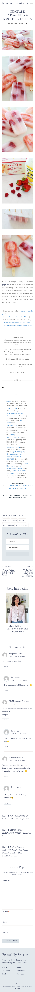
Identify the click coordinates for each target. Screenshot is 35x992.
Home (4, 967)
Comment (7, 880)
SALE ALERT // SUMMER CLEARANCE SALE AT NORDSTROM (27, 571)
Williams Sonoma (22, 525)
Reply (6, 666)
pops (21, 516)
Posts (4, 974)
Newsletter (21, 971)
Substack (20, 974)
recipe (14, 520)
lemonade (12, 516)
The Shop (6, 971)
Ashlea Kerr (14, 758)
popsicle (6, 520)
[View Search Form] (28, 3)
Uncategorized (8, 525)
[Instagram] (15, 983)
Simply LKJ (13, 654)
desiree (14, 677)
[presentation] (17, 608)
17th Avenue (17, 988)
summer (22, 520)
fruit (5, 516)
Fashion (24, 23)
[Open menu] (31, 3)
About (19, 967)
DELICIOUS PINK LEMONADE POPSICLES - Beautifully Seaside (16, 833)
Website (6, 933)
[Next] (26, 610)
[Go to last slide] (8, 610)
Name (6, 911)
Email (5, 922)
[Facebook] (19, 983)
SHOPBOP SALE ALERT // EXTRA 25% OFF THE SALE (9, 570)
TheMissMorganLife (17, 701)
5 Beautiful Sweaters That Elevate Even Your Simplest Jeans (17, 629)
